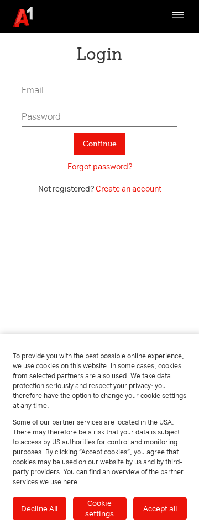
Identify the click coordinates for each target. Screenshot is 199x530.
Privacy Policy (61, 47)
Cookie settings (99, 508)
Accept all (160, 508)
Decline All (39, 508)
